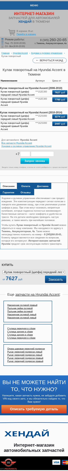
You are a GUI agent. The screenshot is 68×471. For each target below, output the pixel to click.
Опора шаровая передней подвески (26, 348)
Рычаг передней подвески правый (25, 358)
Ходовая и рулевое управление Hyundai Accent (26, 146)
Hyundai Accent (20, 53)
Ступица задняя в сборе (20, 331)
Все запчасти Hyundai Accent (16, 143)
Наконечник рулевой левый (21, 314)
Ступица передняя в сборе (21, 328)
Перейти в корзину (26, 34)
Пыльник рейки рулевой (20, 308)
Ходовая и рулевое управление (46, 53)
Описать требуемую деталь (34, 409)
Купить (7, 264)
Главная (5, 53)
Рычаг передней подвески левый (24, 352)
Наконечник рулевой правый (22, 305)
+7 (18, 154)
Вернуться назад (51, 60)
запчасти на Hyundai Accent (37, 294)
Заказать (55, 279)
